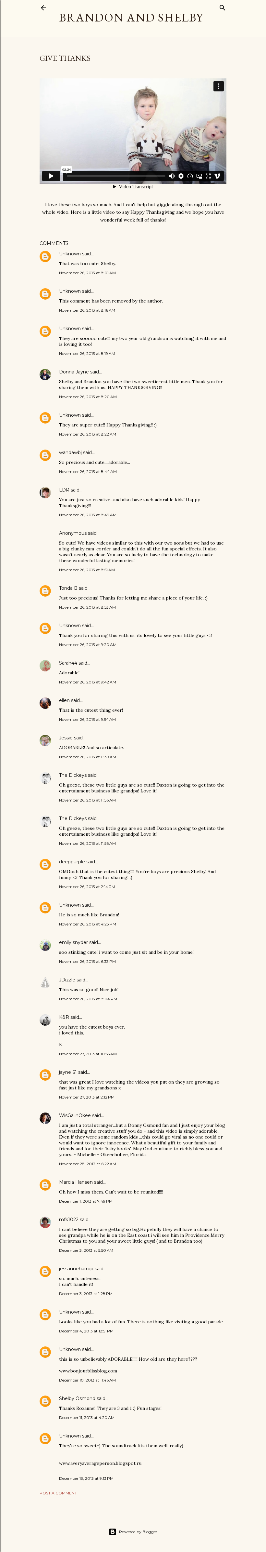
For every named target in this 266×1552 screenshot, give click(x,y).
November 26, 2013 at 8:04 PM (88, 998)
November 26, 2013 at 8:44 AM (88, 471)
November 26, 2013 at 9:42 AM (87, 682)
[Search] (222, 6)
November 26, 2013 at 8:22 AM (87, 434)
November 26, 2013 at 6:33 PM (87, 961)
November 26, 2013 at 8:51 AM (87, 569)
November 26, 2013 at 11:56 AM (87, 800)
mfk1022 (69, 1219)
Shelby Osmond (77, 1398)
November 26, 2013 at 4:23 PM (87, 924)
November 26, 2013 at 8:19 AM (87, 353)
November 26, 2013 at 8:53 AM (87, 607)
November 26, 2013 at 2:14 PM (87, 886)
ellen (64, 700)
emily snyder (73, 942)
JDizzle (67, 980)
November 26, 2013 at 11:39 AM (87, 756)
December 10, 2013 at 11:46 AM (87, 1380)
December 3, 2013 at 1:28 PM (86, 1293)
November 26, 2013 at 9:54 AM (87, 719)
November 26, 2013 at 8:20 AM (88, 396)
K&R (64, 1017)
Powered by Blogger (138, 1531)
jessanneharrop (76, 1269)
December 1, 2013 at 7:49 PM (86, 1201)
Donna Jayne (74, 372)
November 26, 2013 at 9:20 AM (87, 644)
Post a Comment (58, 1493)
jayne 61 (68, 1072)
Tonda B (68, 588)
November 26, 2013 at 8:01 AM (87, 272)
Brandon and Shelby (131, 17)
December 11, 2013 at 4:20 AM (87, 1417)
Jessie (66, 738)
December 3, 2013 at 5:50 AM (86, 1250)
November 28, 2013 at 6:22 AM (87, 1163)
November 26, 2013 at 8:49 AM (87, 514)
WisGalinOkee (75, 1115)
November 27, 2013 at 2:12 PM (87, 1097)
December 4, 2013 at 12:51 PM (86, 1331)
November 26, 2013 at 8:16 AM (87, 310)
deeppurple (72, 862)
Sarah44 (68, 663)
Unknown (70, 254)
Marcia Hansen (76, 1182)
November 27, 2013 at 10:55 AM (88, 1053)
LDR (64, 490)
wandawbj (70, 452)
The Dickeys (73, 775)
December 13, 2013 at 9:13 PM (86, 1478)
